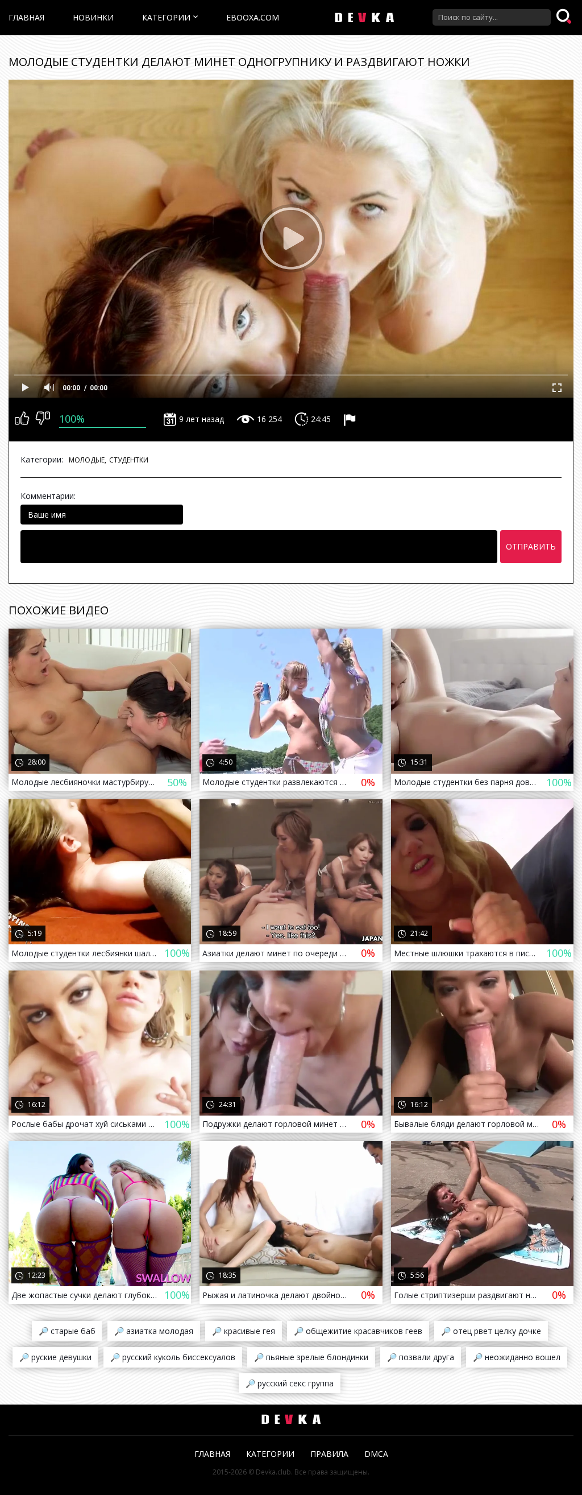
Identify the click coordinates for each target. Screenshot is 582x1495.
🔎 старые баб (67, 1330)
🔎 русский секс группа (290, 1383)
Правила (329, 1453)
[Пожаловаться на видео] (351, 419)
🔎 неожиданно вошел (516, 1357)
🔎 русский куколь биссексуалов (172, 1357)
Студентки (128, 460)
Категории (166, 17)
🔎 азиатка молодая (153, 1330)
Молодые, (87, 460)
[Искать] (564, 17)
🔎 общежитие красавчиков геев (358, 1330)
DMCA (376, 1453)
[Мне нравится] (22, 419)
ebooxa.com (252, 17)
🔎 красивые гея (243, 1330)
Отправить (531, 546)
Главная (26, 17)
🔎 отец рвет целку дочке (491, 1330)
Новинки (93, 17)
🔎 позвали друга (420, 1357)
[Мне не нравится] (43, 419)
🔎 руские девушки (55, 1357)
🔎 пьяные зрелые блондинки (311, 1357)
